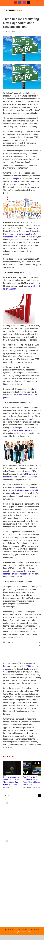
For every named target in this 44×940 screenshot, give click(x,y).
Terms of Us (27, 932)
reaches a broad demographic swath (18, 574)
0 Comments (36, 787)
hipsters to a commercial (19, 430)
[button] (4, 774)
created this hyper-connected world (23, 490)
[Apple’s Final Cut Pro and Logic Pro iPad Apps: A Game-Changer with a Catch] (32, 762)
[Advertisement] (22, 898)
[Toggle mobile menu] (40, 10)
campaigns (14, 178)
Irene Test (7, 31)
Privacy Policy (17, 932)
